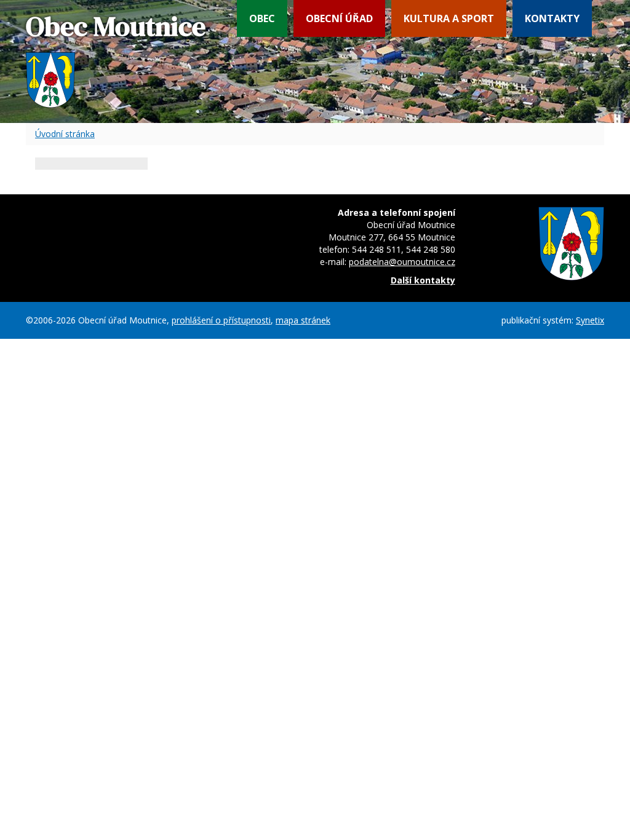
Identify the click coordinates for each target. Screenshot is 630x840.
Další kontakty (423, 280)
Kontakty (552, 18)
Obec (262, 18)
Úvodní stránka (65, 134)
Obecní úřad (339, 18)
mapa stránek (303, 320)
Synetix (590, 320)
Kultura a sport (449, 18)
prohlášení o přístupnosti (221, 320)
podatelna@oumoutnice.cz (402, 261)
